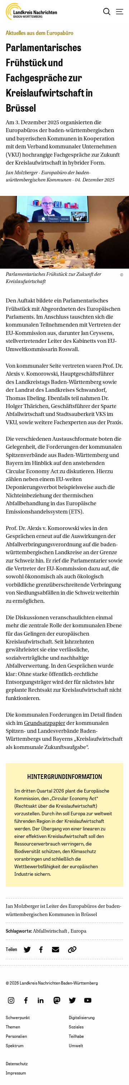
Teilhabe (76, 1036)
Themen (13, 1027)
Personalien (16, 1036)
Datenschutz (17, 1063)
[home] (31, 11)
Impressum (16, 1073)
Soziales (76, 1027)
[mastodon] (57, 1000)
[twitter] (72, 1000)
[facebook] (25, 1000)
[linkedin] (40, 1000)
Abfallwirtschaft (50, 931)
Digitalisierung (82, 1017)
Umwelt (76, 1045)
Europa (78, 931)
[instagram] (11, 1000)
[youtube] (87, 1000)
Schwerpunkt (18, 1017)
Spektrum (15, 1045)
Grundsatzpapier (44, 723)
